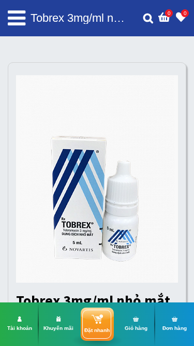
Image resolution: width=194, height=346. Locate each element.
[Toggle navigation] (16, 18)
